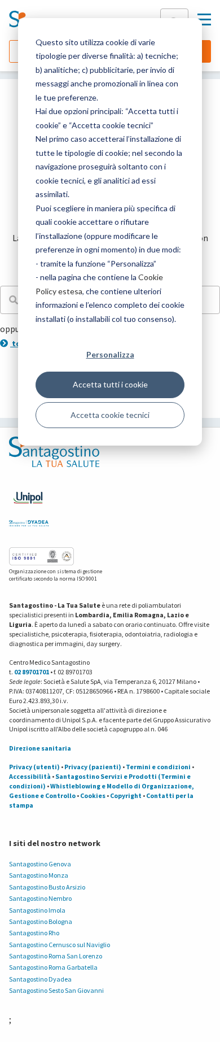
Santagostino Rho (34, 932)
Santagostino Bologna (40, 921)
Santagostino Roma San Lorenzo (55, 956)
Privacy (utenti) (34, 766)
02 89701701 (31, 672)
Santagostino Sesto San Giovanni (56, 990)
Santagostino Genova (40, 864)
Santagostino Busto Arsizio (47, 887)
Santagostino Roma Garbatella (53, 967)
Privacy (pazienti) (92, 766)
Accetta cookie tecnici (110, 415)
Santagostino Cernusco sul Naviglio (59, 944)
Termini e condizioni (158, 766)
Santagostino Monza (38, 875)
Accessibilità (30, 776)
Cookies (92, 795)
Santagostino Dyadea (40, 979)
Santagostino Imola (37, 910)
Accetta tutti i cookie (110, 384)
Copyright (126, 795)
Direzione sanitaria (40, 748)
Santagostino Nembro (40, 898)
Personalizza (110, 354)
